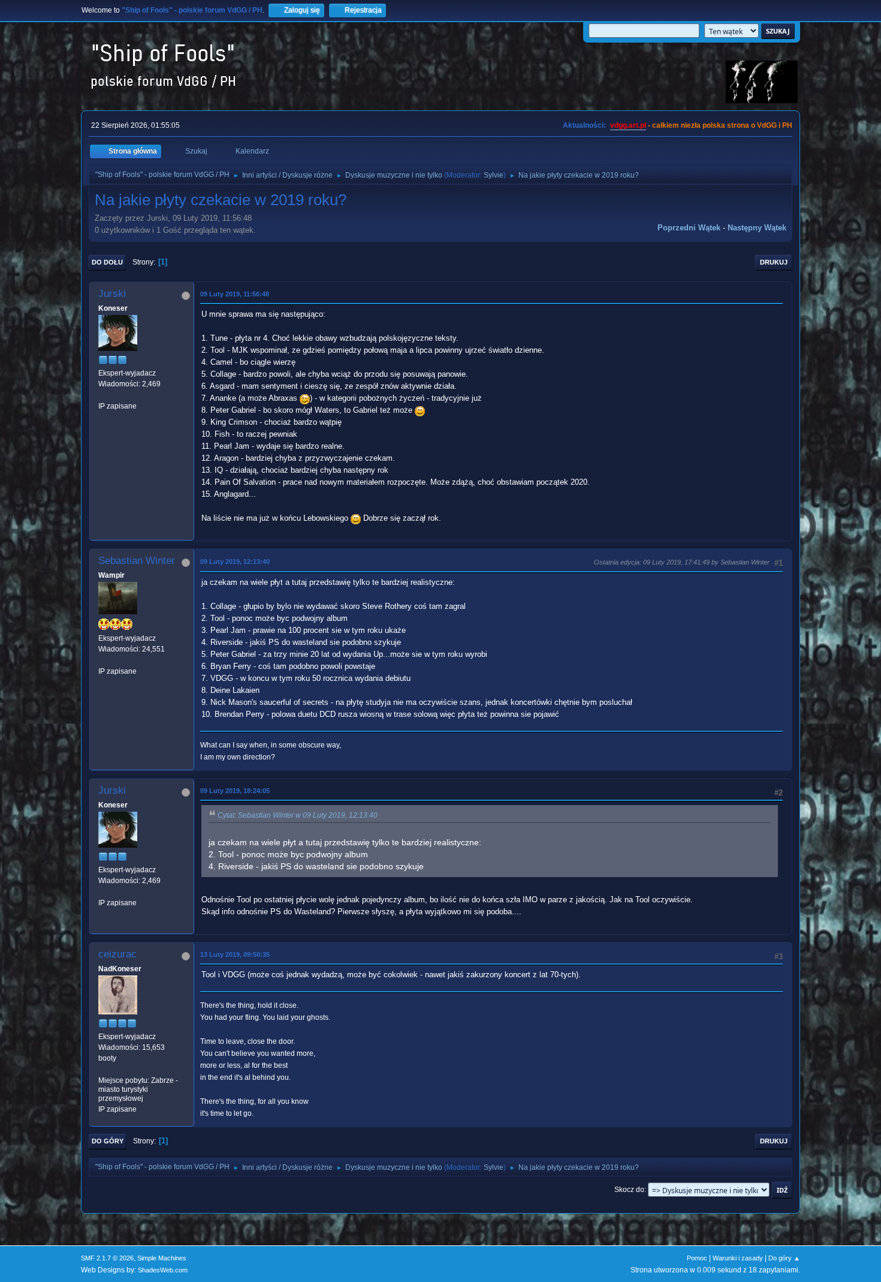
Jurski (112, 293)
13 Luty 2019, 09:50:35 (235, 954)
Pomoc (697, 1258)
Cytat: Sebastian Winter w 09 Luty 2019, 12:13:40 (298, 815)
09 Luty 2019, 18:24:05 (235, 790)
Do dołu (107, 262)
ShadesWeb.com (163, 1270)
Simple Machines (161, 1258)
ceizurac (117, 954)
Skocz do (629, 1189)
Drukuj (774, 262)
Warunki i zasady (738, 1258)
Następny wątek (757, 227)
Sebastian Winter (136, 560)
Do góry (107, 1141)
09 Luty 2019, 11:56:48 (234, 294)
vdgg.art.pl (628, 125)
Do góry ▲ (784, 1258)
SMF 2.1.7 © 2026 (107, 1258)
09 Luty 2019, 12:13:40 (235, 561)
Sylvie (493, 175)
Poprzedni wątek (688, 227)
